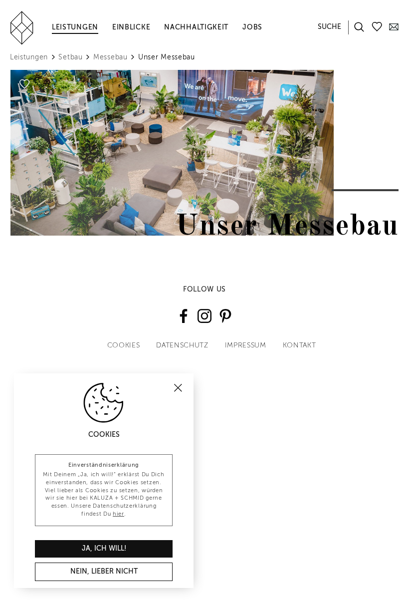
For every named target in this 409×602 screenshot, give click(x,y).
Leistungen (75, 27)
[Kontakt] (394, 26)
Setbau (70, 57)
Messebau (110, 57)
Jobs (252, 27)
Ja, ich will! (104, 548)
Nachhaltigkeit (196, 27)
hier (118, 514)
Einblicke (131, 27)
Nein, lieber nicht (104, 571)
